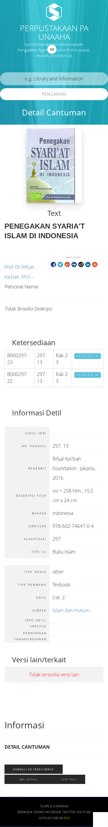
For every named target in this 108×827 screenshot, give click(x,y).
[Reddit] (81, 264)
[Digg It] (74, 264)
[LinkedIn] (88, 264)
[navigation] (51, 49)
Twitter (68, 812)
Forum (57, 818)
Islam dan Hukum (71, 610)
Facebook (53, 812)
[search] (54, 78)
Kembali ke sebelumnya (33, 769)
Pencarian (54, 94)
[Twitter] (60, 264)
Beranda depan (30, 812)
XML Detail (28, 779)
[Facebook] (53, 264)
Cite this (68, 779)
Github (45, 818)
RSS (67, 818)
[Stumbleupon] (95, 264)
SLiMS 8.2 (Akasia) (54, 806)
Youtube (83, 812)
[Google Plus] (67, 264)
